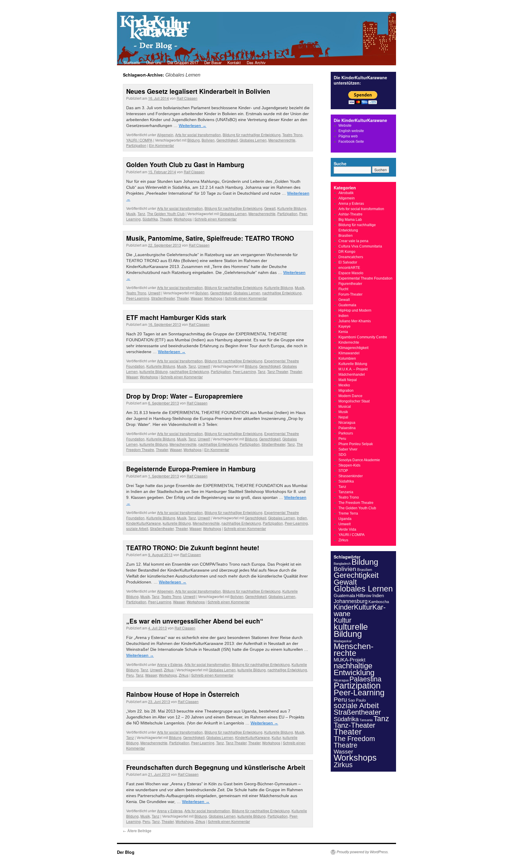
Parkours (345, 433)
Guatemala (347, 305)
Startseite (132, 62)
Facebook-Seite (351, 141)
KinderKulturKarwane (143, 523)
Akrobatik (346, 193)
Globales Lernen (253, 139)
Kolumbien (347, 358)
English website (351, 131)
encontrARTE (349, 268)
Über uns (154, 62)
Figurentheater (350, 284)
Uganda (345, 519)
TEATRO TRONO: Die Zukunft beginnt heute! (192, 547)
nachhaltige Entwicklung (282, 292)
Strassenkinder (350, 476)
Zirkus (169, 669)
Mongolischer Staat (354, 401)
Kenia (343, 332)
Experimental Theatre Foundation (365, 278)
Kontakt (234, 62)
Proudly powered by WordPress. (363, 852)
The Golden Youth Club (166, 213)
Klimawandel (349, 353)
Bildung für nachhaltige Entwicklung (252, 134)
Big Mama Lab (350, 220)
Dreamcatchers (350, 257)
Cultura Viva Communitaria (360, 246)
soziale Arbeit (137, 528)
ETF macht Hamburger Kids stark (176, 317)
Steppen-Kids (349, 465)
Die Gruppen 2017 (182, 62)
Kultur (276, 737)
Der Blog (125, 852)
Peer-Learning (137, 298)
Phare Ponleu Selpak (355, 444)
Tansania (366, 720)
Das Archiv (256, 62)
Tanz (141, 213)
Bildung (193, 139)
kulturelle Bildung (154, 371)
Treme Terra (348, 513)
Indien (302, 517)
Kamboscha (378, 601)
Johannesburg (351, 601)
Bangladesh (342, 563)
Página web (348, 136)
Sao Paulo (357, 700)
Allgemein (165, 134)
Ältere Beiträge (137, 830)
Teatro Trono (292, 134)
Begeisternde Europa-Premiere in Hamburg (191, 468)
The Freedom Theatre (355, 503)
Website (345, 125)
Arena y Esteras (170, 664)
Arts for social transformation (198, 134)
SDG (342, 455)
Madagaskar (343, 641)
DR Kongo (346, 252)
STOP (343, 471)
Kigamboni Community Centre (362, 337)
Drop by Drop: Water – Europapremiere (184, 395)
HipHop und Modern (354, 310)
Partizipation (136, 145)
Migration (346, 390)
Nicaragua (346, 423)
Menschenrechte (281, 139)
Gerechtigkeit (227, 139)
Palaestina (347, 428)
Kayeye (344, 326)
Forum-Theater (350, 294)
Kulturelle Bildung (291, 208)
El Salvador (347, 262)
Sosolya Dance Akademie (359, 460)
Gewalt (270, 208)
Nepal (343, 417)
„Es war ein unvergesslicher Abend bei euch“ (194, 620)
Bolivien (208, 139)
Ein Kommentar (161, 145)
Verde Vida (347, 529)
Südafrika (150, 218)
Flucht (343, 289)
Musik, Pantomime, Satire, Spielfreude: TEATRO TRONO (210, 238)
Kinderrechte (348, 342)
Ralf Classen (187, 98)
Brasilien (345, 236)
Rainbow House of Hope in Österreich (182, 694)
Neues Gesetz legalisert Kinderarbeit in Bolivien (198, 91)
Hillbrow (363, 595)
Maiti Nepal (347, 380)
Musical (344, 407)
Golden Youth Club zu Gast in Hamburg (185, 164)
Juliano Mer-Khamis (354, 321)
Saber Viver (347, 449)
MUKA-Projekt (349, 660)
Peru (130, 675)
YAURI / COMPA (139, 139)
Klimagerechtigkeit (353, 348)
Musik (131, 213)
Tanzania (345, 492)
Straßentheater (163, 298)
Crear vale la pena (353, 241)
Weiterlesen (192, 125)
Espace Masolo (350, 273)
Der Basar (212, 62)
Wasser (196, 298)
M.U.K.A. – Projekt (353, 369)
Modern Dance (350, 396)
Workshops (183, 218)
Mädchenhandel (351, 374)
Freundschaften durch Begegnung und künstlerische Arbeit (215, 767)
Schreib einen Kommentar (215, 218)
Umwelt (154, 292)
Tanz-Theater (277, 371)
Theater (166, 218)
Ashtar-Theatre (350, 214)
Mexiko (344, 385)
